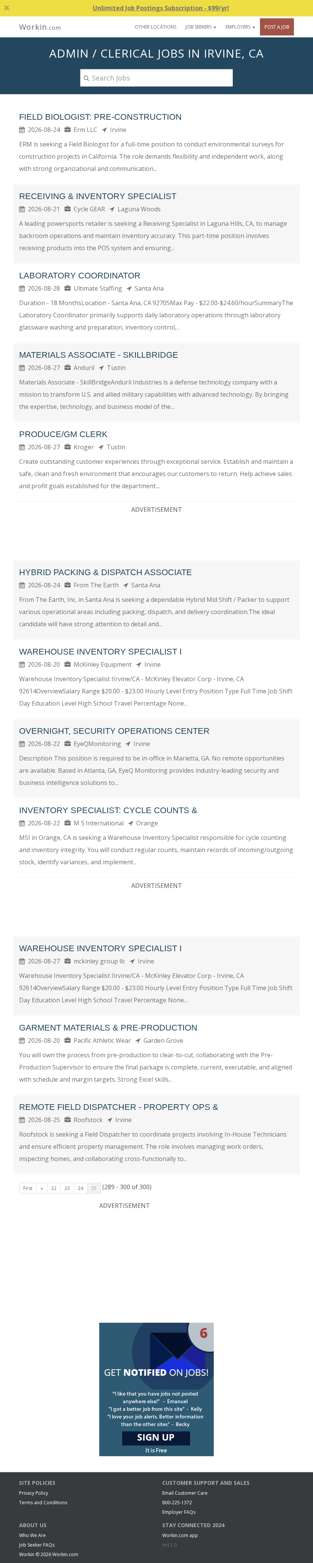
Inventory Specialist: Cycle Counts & (108, 810)
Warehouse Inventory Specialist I (100, 651)
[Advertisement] (158, 535)
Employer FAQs (178, 1512)
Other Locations (155, 27)
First (27, 1188)
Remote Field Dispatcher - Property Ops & (118, 1107)
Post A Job (277, 27)
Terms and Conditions (43, 1502)
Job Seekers (199, 27)
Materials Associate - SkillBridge (98, 355)
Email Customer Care (185, 1493)
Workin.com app (180, 1535)
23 (67, 1188)
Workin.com (65, 1554)
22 (53, 1188)
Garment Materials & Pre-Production (108, 1027)
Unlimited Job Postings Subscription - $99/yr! (161, 8)
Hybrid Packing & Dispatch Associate (105, 572)
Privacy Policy (33, 1493)
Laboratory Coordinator (79, 275)
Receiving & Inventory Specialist (97, 196)
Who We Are (32, 1535)
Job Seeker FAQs (37, 1545)
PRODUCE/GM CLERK (63, 434)
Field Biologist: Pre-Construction (100, 117)
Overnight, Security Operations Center (114, 731)
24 (80, 1188)
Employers (239, 27)
